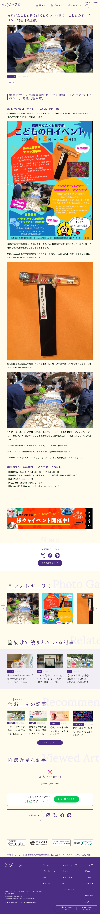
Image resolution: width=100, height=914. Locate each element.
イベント (18, 855)
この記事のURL (49, 563)
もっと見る (49, 742)
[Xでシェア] (43, 555)
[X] (55, 815)
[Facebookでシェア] (50, 555)
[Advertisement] (50, 499)
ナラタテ (89, 877)
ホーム (46, 865)
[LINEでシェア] (57, 555)
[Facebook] (62, 815)
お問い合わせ (68, 890)
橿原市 (11, 82)
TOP (9, 855)
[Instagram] (48, 815)
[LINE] (69, 815)
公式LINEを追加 (66, 799)
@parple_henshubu (50, 783)
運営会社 (47, 883)
